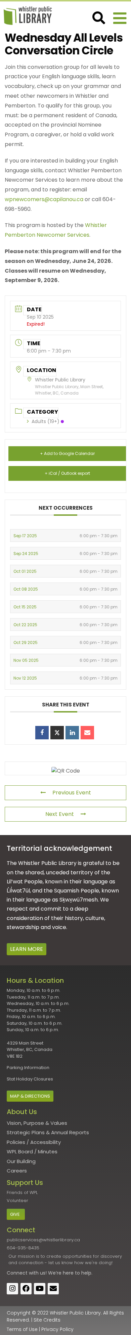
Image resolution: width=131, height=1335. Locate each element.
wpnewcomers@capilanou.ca (44, 199)
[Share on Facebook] (42, 732)
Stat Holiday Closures (30, 1079)
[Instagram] (12, 1288)
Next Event (59, 814)
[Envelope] (53, 1288)
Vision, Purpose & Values (37, 1122)
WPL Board (20, 1151)
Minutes (47, 1151)
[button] (119, 18)
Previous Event (71, 792)
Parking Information (28, 1067)
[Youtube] (39, 1288)
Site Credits (47, 1320)
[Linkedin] (72, 732)
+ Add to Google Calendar (67, 453)
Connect (17, 1273)
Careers (17, 1170)
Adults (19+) (45, 421)
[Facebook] (26, 1288)
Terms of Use (22, 1329)
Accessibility (45, 1142)
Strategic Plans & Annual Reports (48, 1132)
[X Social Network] (57, 732)
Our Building (21, 1161)
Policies (16, 1142)
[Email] (87, 732)
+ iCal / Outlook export (67, 473)
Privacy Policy (57, 1329)
